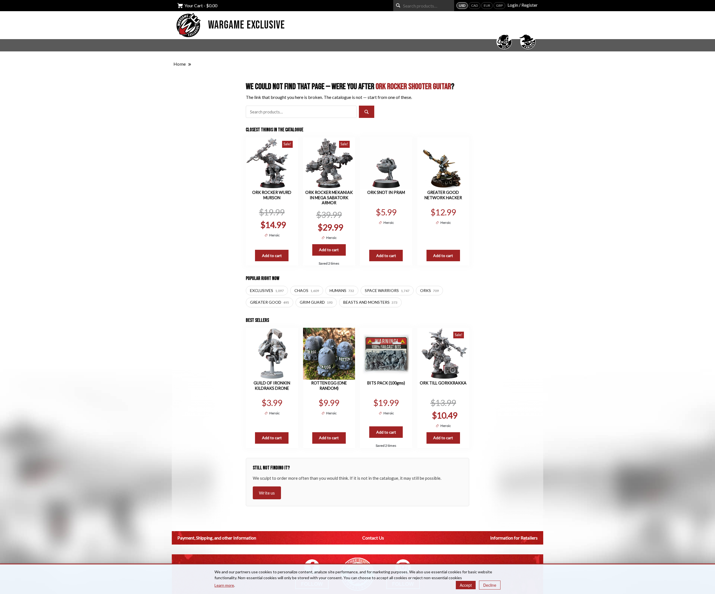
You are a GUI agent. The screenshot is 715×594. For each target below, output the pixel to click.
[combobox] (423, 5)
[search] (398, 5)
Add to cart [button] (272, 255)
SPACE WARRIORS (387, 290)
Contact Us (373, 537)
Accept (466, 585)
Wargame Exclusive (246, 25)
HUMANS (342, 290)
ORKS (429, 290)
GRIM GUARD (316, 302)
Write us (267, 492)
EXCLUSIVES (267, 290)
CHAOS (306, 290)
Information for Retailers (514, 537)
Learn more (224, 585)
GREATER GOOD (269, 302)
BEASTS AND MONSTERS (370, 302)
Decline (489, 585)
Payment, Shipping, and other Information (216, 537)
